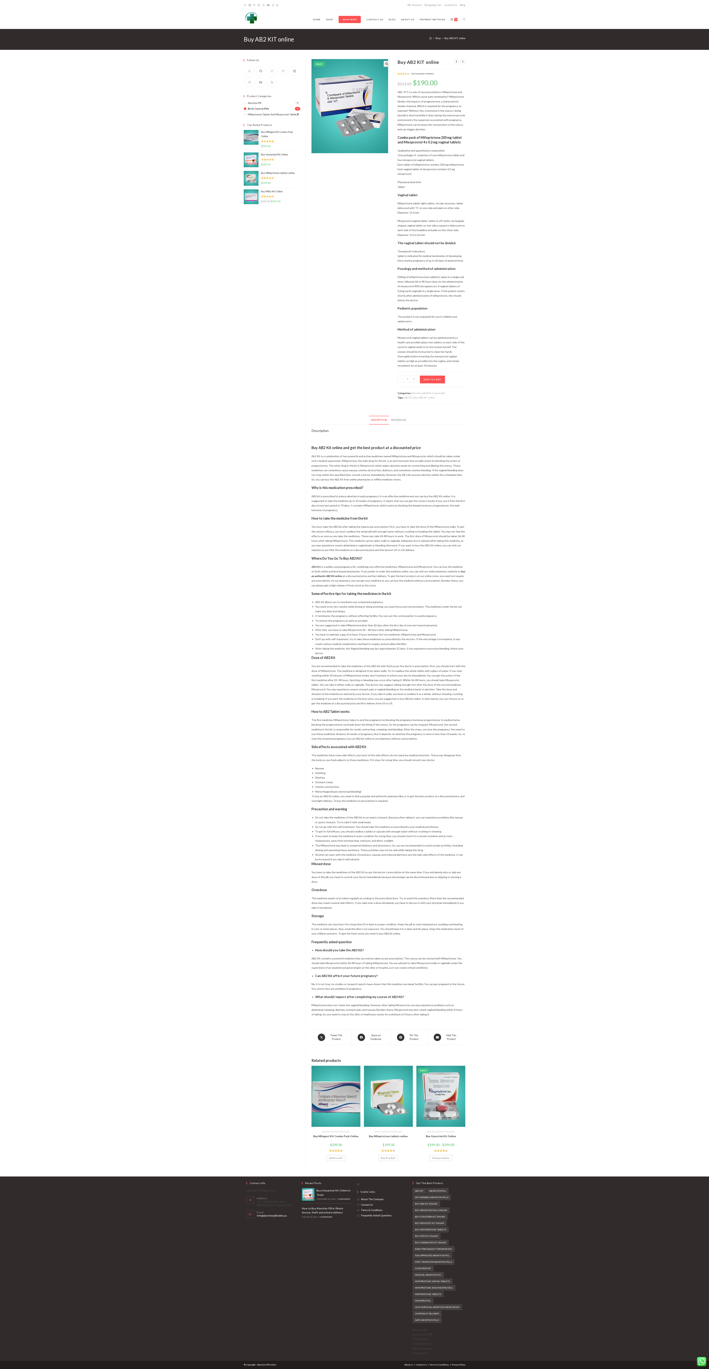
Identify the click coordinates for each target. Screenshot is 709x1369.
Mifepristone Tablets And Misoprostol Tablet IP (273, 114)
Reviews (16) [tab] (398, 420)
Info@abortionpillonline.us (272, 1215)
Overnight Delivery (427, 1313)
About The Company (372, 1199)
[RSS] (277, 5)
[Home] (430, 38)
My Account (415, 5)
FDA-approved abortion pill (432, 1255)
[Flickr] (294, 71)
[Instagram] (263, 5)
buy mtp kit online (426, 1236)
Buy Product (388, 1158)
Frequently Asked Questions (376, 1215)
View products (441, 1158)
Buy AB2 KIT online (455, 38)
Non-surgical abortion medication (437, 1307)
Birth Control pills (435, 393)
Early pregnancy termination (433, 1249)
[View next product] (462, 61)
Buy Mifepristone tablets (430, 1229)
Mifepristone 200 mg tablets (432, 1281)
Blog (462, 5)
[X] (245, 5)
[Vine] (273, 5)
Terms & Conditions (371, 1210)
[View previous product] (456, 61)
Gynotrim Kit (423, 1268)
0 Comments (344, 1199)
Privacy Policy (458, 1364)
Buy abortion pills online (431, 1210)
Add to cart (432, 379)
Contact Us (450, 5)
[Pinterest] (254, 5)
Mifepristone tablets (428, 1294)
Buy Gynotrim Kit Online (441, 1136)
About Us (408, 1364)
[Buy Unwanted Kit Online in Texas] (308, 1194)
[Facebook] (249, 5)
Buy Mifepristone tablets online (388, 1136)
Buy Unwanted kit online (430, 1242)
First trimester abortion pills (433, 1261)
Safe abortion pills (427, 1320)
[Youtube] (268, 5)
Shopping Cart (432, 5)
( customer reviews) (422, 73)
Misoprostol (423, 1300)
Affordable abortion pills (431, 1197)
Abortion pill (418, 393)
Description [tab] (379, 420)
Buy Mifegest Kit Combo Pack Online (335, 1136)
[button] (387, 64)
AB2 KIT (408, 397)
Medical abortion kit (428, 1274)
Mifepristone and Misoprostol (434, 1287)
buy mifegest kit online (429, 1223)
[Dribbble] (258, 5)
